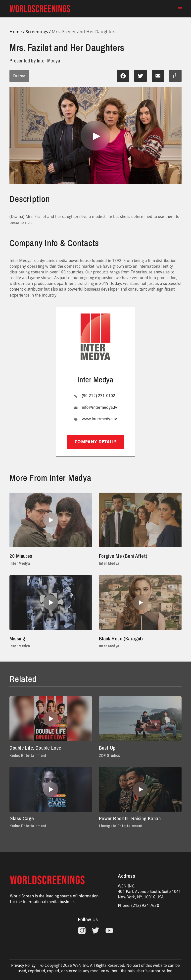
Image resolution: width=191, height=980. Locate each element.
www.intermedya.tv (99, 418)
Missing (17, 638)
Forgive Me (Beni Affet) (123, 556)
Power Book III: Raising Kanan (130, 818)
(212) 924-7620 (145, 905)
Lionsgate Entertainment (121, 825)
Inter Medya (19, 563)
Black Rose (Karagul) (121, 638)
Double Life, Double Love (35, 747)
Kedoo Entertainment (27, 755)
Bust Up (107, 747)
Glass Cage (21, 818)
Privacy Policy (23, 965)
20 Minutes (20, 556)
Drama (19, 76)
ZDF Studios (109, 755)
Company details (95, 441)
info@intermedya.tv (99, 407)
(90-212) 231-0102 (98, 395)
